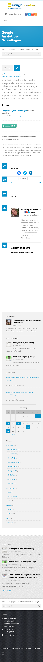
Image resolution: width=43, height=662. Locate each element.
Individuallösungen (13, 462)
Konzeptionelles (7, 76)
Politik (8, 518)
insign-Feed (11, 372)
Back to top (3, 653)
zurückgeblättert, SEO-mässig (23, 343)
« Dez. (8, 434)
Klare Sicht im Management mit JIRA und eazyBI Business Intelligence (24, 576)
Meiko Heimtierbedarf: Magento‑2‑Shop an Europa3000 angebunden (19, 393)
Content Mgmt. (12, 449)
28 (8, 431)
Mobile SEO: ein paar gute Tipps (24, 357)
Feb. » (13, 434)
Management (11, 471)
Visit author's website (31, 213)
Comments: (17, 76)
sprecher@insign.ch (10, 635)
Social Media (11, 479)
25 (28, 427)
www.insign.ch (19, 116)
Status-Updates (12, 496)
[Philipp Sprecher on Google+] (27, 212)
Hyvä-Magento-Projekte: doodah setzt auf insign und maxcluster (22, 378)
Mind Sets (9, 505)
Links (9, 492)
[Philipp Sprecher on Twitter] (29, 212)
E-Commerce (11, 453)
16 (18, 423)
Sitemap (37, 648)
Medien (9, 509)
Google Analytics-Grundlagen (14, 110)
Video (9, 501)
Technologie (10, 522)
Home (4, 49)
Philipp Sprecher (9, 74)
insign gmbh (13, 49)
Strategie (10, 483)
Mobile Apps (11, 475)
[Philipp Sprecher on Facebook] (25, 212)
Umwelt (9, 513)
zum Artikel (10, 126)
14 (8, 423)
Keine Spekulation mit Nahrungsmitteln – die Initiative (27, 321)
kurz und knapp (10, 488)
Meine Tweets (7, 590)
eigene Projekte (12, 458)
